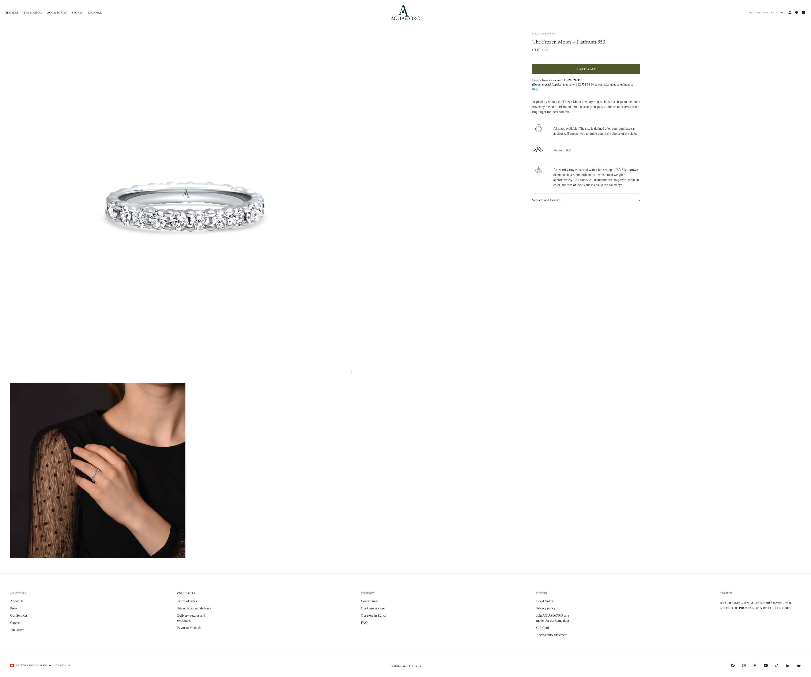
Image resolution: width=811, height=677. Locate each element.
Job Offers (17, 630)
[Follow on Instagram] (744, 665)
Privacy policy (545, 608)
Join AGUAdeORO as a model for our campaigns (552, 618)
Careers (15, 622)
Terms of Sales (187, 601)
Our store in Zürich (373, 615)
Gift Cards (543, 627)
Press (13, 608)
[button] (758, 13)
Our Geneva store (373, 608)
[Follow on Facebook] (733, 665)
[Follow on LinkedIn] (788, 665)
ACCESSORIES (57, 12)
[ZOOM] (351, 372)
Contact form (369, 601)
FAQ (364, 622)
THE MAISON (32, 12)
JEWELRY (12, 12)
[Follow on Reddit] (799, 665)
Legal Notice (545, 601)
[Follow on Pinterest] (755, 665)
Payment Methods (189, 627)
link (534, 89)
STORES (77, 12)
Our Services (18, 615)
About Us (16, 601)
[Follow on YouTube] (766, 665)
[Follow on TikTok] (777, 665)
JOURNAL (95, 12)
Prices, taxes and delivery (194, 608)
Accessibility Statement (551, 635)
